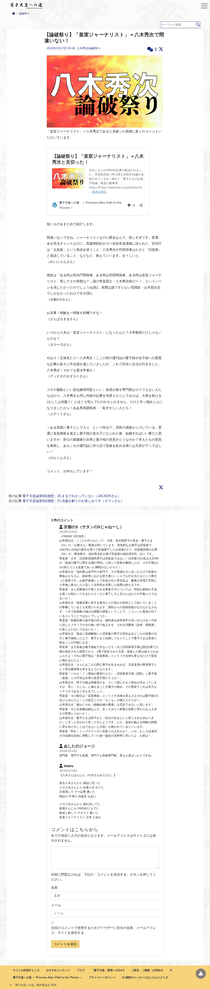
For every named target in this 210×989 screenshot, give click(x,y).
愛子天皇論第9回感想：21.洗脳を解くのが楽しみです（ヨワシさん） (73, 501)
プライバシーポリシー (102, 977)
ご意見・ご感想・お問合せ (147, 970)
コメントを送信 (65, 944)
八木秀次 (82, 48)
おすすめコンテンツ (58, 970)
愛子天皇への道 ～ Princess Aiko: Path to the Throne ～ (47, 977)
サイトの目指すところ (26, 970)
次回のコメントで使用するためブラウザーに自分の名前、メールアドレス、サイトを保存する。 (103, 930)
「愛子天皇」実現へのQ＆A (107, 970)
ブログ (81, 970)
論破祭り (24, 13)
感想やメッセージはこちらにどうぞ (146, 977)
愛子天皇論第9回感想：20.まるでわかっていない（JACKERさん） (72, 496)
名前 (54, 887)
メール (56, 905)
